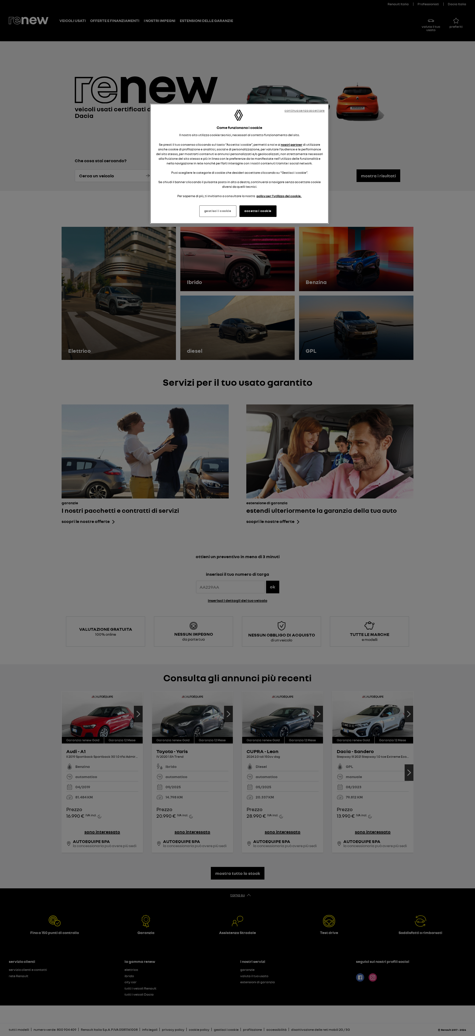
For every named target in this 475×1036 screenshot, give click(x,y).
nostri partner (291, 145)
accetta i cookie (258, 211)
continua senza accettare (305, 110)
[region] (239, 164)
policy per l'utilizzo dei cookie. (279, 196)
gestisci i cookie (217, 211)
